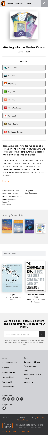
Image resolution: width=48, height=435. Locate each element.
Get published (8, 377)
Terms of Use (31, 342)
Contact (5, 367)
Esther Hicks (24, 51)
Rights (26, 370)
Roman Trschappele (38, 300)
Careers (26, 358)
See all (4, 237)
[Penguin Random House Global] (9, 425)
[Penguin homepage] (3, 3)
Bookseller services (9, 363)
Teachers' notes (8, 387)
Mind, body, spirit (31, 193)
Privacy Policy (41, 418)
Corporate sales (8, 372)
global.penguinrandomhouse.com (15, 431)
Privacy (26, 378)
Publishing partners (30, 366)
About (4, 358)
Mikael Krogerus (33, 299)
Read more (6, 181)
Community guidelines (32, 362)
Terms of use (28, 382)
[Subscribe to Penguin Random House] (42, 334)
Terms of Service (23, 420)
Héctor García (8, 297)
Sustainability (7, 382)
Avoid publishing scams (32, 374)
